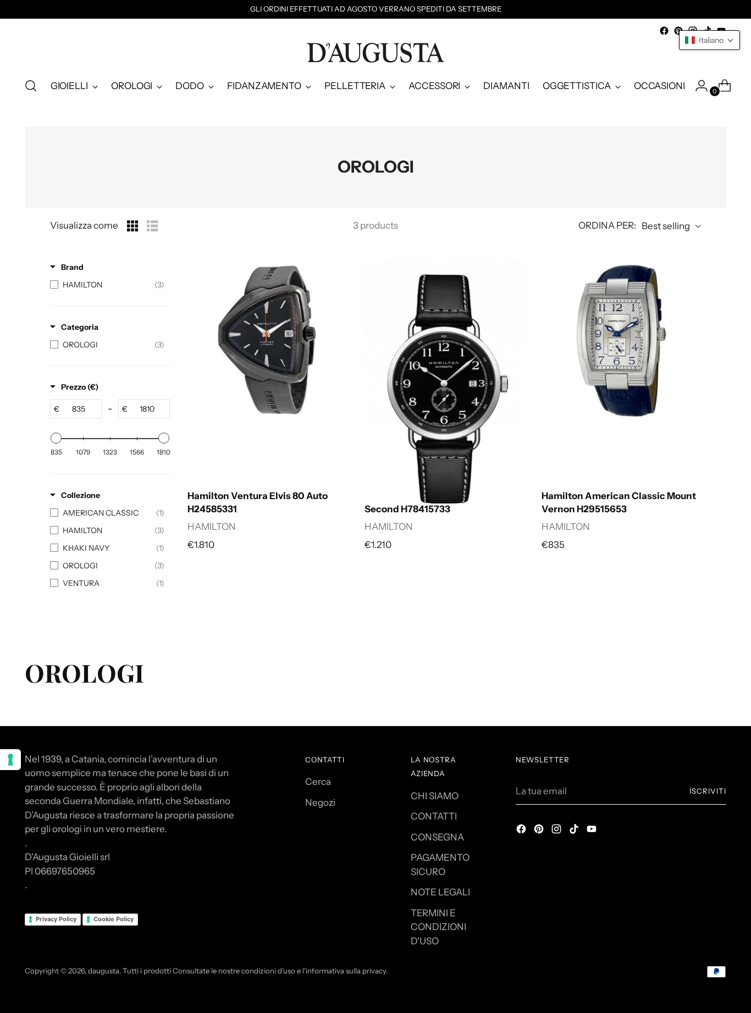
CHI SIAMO (435, 795)
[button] (709, 40)
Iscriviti (707, 791)
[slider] (56, 438)
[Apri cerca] (31, 86)
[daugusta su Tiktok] (575, 831)
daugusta (103, 970)
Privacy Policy (56, 919)
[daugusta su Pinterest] (678, 31)
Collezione (80, 495)
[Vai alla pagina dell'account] (697, 86)
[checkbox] (107, 284)
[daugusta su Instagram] (557, 831)
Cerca (318, 781)
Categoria (79, 327)
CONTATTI (434, 816)
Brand (72, 267)
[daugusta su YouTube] (592, 831)
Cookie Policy (113, 919)
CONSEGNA (437, 837)
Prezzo (79, 387)
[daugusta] (375, 53)
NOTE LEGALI (440, 892)
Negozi (320, 802)
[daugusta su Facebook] (664, 31)
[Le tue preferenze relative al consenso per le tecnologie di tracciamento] (10, 759)
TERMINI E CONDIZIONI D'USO (438, 926)
